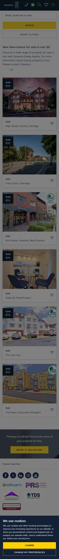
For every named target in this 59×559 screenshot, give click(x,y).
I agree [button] (29, 545)
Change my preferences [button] (29, 552)
